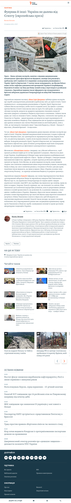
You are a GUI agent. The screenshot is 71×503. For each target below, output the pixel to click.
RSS (37, 470)
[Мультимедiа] (34, 500)
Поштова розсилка (10, 477)
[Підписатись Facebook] (6, 457)
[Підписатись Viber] (27, 457)
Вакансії (39, 487)
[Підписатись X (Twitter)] (14, 457)
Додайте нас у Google (15, 500)
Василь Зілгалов (9, 20)
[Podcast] (40, 457)
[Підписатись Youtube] (19, 457)
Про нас (6, 487)
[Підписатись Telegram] (31, 457)
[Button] (46, 28)
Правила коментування (44, 473)
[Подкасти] (47, 500)
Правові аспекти (9, 494)
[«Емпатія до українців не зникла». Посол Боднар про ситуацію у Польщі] (9, 271)
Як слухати (7, 470)
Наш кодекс (8, 491)
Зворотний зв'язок (42, 491)
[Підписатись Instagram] (23, 457)
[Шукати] (60, 500)
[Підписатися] (44, 457)
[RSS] (36, 457)
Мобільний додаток (10, 473)
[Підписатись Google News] (10, 457)
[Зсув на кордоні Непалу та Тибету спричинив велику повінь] (19, 340)
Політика (8, 8)
